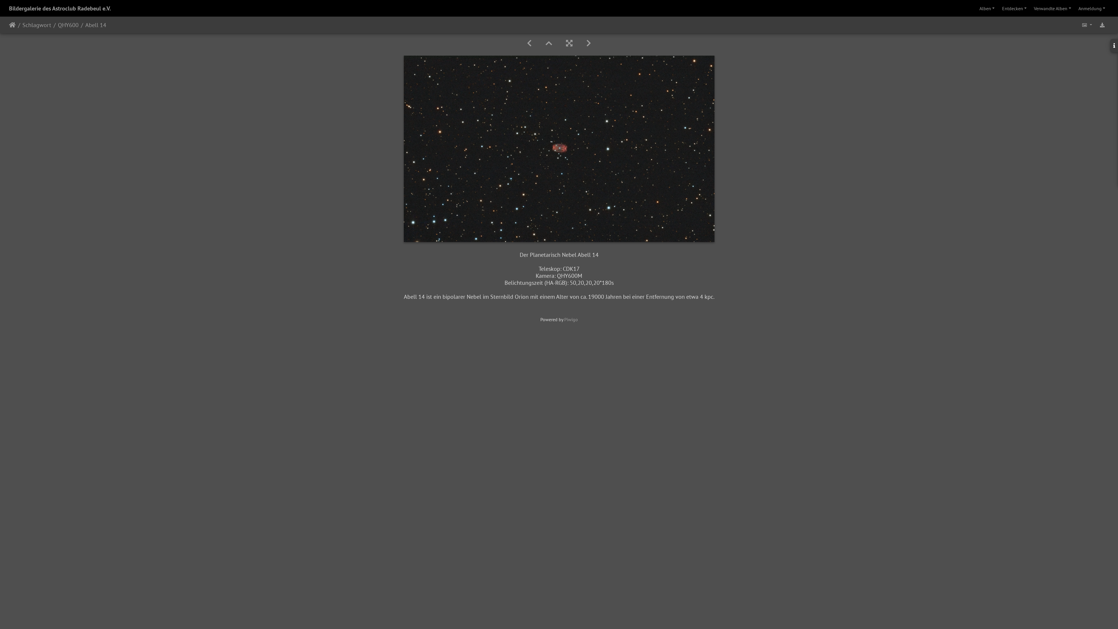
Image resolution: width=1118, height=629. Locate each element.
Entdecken (1012, 8)
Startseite (12, 25)
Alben (985, 8)
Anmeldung (1090, 8)
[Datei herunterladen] (1102, 25)
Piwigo (571, 319)
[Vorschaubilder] (549, 43)
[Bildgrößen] (1087, 25)
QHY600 (68, 25)
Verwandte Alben (1050, 8)
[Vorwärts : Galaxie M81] (588, 43)
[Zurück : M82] (529, 43)
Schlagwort (36, 25)
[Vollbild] (569, 43)
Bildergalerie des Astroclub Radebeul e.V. (60, 8)
